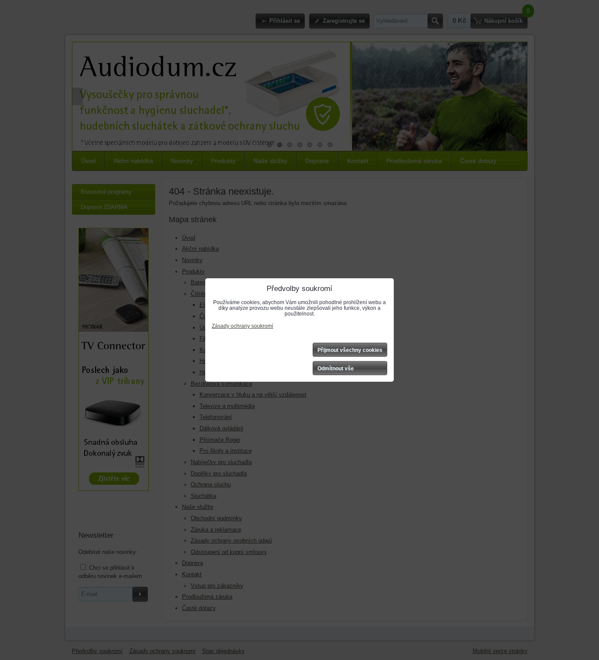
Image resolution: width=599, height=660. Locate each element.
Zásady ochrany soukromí (242, 326)
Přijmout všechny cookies (349, 350)
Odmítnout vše (335, 368)
